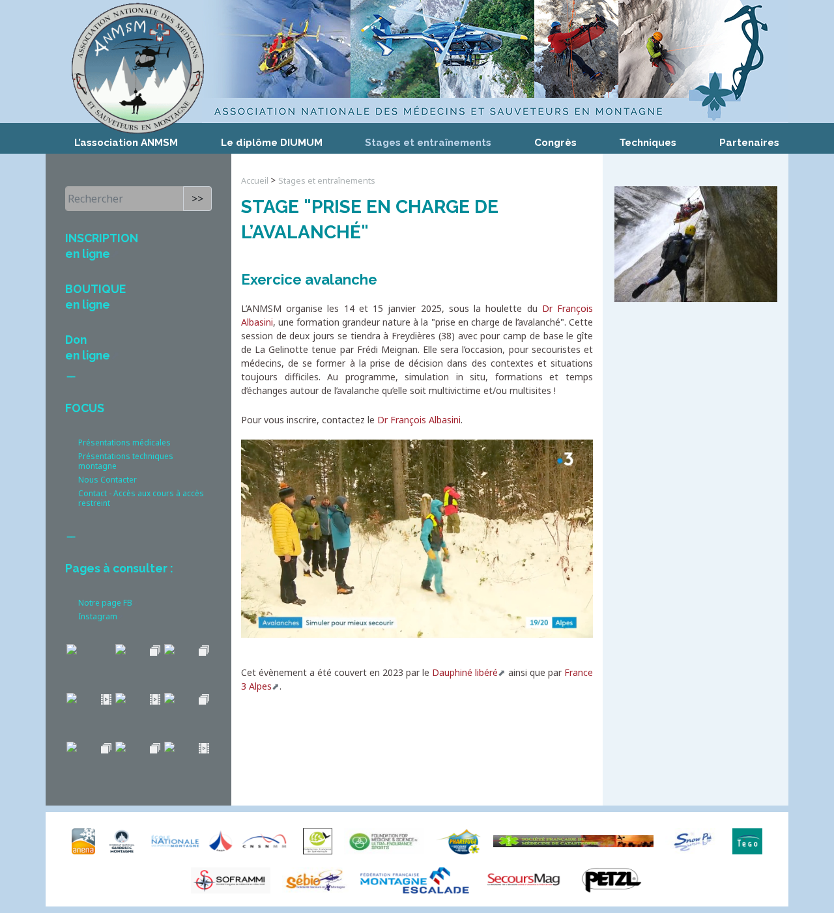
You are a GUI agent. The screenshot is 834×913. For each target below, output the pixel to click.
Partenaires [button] (749, 142)
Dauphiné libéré (465, 672)
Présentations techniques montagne (125, 461)
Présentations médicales (124, 442)
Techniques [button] (647, 142)
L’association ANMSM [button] (126, 142)
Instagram (97, 616)
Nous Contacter (107, 479)
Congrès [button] (555, 142)
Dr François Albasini (419, 420)
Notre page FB (105, 602)
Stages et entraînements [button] (428, 142)
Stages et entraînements (326, 180)
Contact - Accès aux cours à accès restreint (141, 498)
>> (197, 198)
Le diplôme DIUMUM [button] (272, 142)
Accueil (255, 180)
